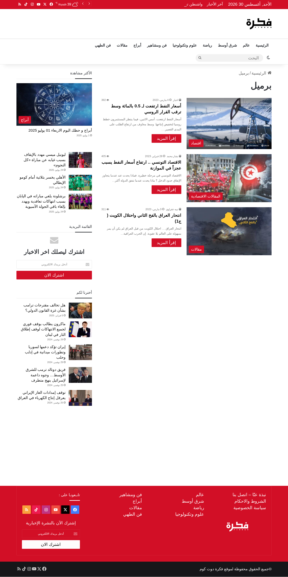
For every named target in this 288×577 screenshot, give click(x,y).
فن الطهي (103, 45)
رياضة (207, 45)
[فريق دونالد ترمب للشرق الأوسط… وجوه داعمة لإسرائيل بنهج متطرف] (80, 375)
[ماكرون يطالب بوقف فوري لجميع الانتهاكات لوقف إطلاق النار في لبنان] (80, 329)
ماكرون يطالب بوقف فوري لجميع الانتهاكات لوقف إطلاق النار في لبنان (43, 329)
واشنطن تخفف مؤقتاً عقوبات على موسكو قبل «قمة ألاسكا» (155, 4)
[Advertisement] (101, 22)
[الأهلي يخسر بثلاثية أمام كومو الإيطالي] (80, 183)
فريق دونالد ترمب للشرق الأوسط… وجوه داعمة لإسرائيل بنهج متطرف (46, 374)
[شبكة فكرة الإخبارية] (259, 23)
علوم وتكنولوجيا (185, 45)
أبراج (137, 45)
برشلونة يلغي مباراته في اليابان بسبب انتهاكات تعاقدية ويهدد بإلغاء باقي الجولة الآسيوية (41, 201)
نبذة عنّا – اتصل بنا (249, 494)
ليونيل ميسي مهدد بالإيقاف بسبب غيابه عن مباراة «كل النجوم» (45, 159)
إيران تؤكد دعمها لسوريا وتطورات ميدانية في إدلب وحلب (45, 352)
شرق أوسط (227, 45)
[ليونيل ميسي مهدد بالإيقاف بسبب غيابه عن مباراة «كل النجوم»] (80, 160)
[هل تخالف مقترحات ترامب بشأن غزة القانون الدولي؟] (80, 310)
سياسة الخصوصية (249, 507)
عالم (246, 45)
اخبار (175, 100)
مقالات (122, 45)
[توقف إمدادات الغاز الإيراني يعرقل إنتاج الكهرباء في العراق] (80, 398)
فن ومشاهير (157, 45)
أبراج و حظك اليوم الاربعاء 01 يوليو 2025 (60, 130)
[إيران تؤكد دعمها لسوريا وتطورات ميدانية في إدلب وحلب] (80, 352)
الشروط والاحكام (250, 501)
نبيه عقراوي (172, 209)
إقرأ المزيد (166, 138)
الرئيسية (262, 45)
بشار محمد (172, 156)
